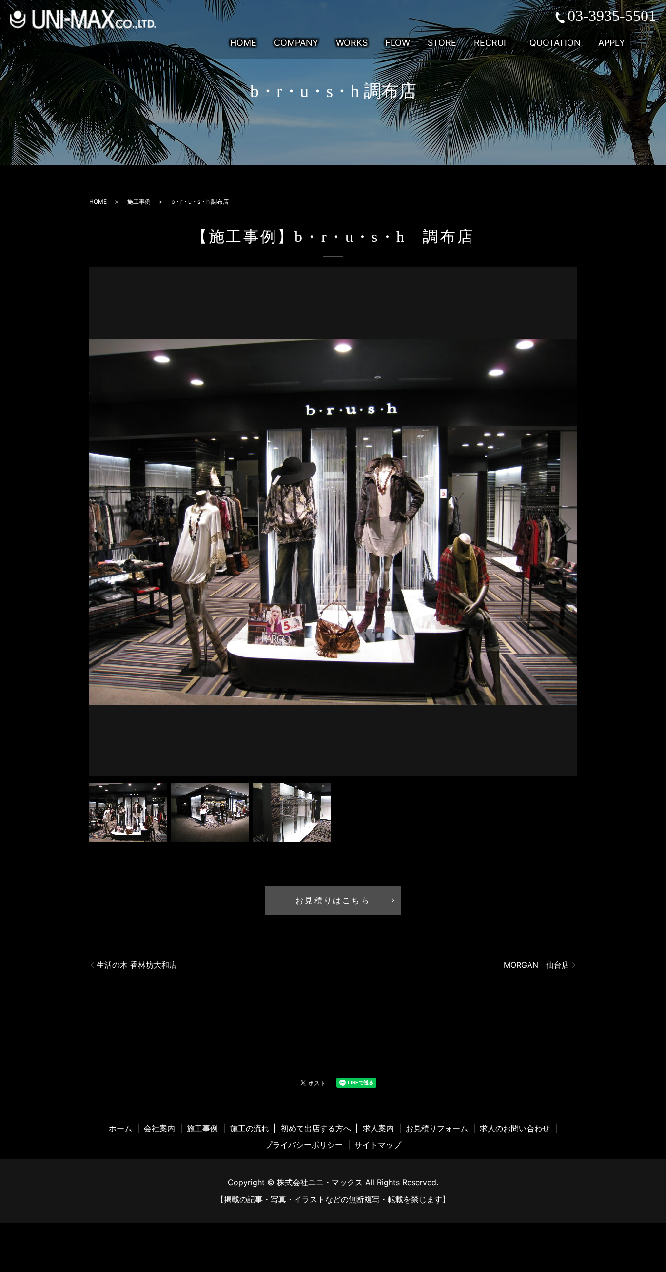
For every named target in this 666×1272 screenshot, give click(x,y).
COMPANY (296, 43)
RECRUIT (493, 43)
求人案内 (378, 1128)
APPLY (611, 43)
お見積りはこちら (333, 900)
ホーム (120, 1128)
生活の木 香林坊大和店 (137, 965)
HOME (243, 43)
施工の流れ (249, 1128)
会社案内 (159, 1128)
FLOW (397, 43)
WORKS (352, 43)
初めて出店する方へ (316, 1128)
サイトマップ (377, 1145)
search (650, 43)
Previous (93, 525)
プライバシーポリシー (304, 1145)
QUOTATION (555, 43)
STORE (442, 43)
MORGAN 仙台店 (536, 965)
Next (572, 525)
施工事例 (139, 201)
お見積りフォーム (437, 1128)
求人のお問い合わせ (515, 1128)
